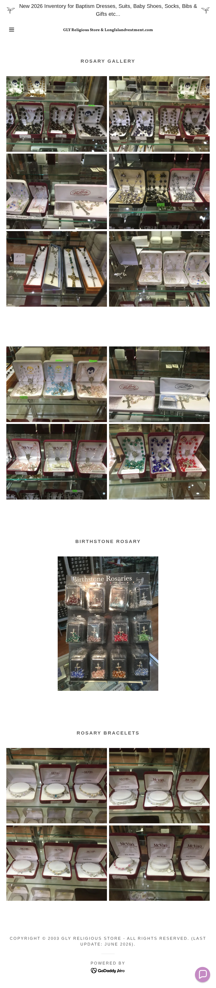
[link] (108, 29)
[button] (10, 29)
